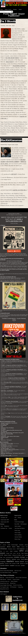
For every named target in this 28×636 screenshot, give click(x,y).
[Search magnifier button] (12, 12)
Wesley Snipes (18, 539)
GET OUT (14, 174)
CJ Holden (3, 360)
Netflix (23, 555)
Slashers (19, 517)
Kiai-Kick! (9, 579)
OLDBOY (3, 161)
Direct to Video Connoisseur (21, 577)
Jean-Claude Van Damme (20, 528)
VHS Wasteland (13, 587)
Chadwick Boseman (9, 122)
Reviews (15, 9)
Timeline (10, 528)
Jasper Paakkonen (19, 124)
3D (0, 544)
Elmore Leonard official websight (6, 570)
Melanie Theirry (15, 128)
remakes (16, 557)
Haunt (2, 438)
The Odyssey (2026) (5, 448)
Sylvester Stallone (18, 536)
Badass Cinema (8, 9)
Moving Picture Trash (4, 583)
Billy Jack (2, 577)
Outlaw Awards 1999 (5, 519)
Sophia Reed (3, 390)
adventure (4, 544)
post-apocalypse (9, 557)
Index (2, 526)
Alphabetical (6, 526)
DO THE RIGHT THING (12, 58)
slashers (10, 561)
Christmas (3, 549)
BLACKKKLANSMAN (19, 66)
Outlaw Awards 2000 (5, 521)
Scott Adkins (24, 559)
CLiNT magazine (3, 593)
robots (27, 557)
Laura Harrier (7, 199)
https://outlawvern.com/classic (14, 634)
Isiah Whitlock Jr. (9, 124)
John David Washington (7, 197)
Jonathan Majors (17, 126)
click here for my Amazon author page (14, 260)
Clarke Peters (19, 122)
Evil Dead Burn (10, 390)
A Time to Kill (3, 435)
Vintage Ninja (20, 587)
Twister (2, 452)
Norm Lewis (23, 128)
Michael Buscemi (16, 199)
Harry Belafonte (10, 195)
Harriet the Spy (4, 450)
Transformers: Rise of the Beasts (11, 401)
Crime (7, 132)
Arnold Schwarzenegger (19, 521)
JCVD (1, 555)
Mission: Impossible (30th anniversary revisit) (10, 449)
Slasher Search (19, 561)
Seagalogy (3, 561)
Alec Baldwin (15, 193)
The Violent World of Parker (5, 572)
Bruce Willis (17, 524)
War (20, 132)
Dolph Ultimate (3, 579)
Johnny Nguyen (8, 126)
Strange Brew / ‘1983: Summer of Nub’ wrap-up (10, 436)
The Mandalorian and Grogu (6, 446)
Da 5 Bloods (8, 21)
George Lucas (9, 553)
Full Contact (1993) (7, 382)
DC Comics (6, 551)
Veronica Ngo (21, 130)
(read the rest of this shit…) (19, 190)
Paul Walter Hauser (6, 130)
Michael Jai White (17, 555)
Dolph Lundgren (18, 526)
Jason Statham (24, 553)
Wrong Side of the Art (4, 588)
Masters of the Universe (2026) (7, 433)
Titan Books (15, 572)
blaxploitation (2, 546)
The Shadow (7, 416)
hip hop (18, 553)
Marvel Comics (7, 555)
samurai (18, 559)
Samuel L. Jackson (11, 559)
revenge (22, 557)
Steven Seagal (17, 532)
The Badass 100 (4, 517)
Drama (12, 132)
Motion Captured (14, 581)
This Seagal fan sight (4, 587)
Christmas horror (12, 548)
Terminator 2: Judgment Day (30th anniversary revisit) (11, 430)
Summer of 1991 (24, 563)
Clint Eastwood (24, 524)
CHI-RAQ (22, 159)
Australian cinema (23, 544)
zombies (23, 565)
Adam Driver (7, 193)
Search (20, 9)
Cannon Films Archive (10, 577)
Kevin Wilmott (18, 197)
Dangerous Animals (4, 437)
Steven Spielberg (18, 534)
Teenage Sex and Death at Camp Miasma (14, 360)
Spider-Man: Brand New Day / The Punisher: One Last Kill (12, 432)
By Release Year (4, 528)
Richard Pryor (12, 583)
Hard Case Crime (17, 570)
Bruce (9, 546)
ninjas (4, 557)
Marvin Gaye (6, 128)
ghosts (14, 553)
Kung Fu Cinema (16, 579)
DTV (15, 517)
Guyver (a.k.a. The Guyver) (6, 440)
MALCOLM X (9, 62)
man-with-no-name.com (4, 581)
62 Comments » (20, 205)
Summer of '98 (8, 563)
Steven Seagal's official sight (6, 585)
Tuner (5, 393)
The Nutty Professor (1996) (6, 455)
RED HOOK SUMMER (12, 161)
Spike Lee (14, 130)
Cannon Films (24, 546)
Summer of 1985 (15, 563)
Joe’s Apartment (4, 431)
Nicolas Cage (17, 530)
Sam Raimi (2, 559)
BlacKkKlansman (11, 140)
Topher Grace (15, 201)
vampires (12, 565)
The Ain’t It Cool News (17, 585)
